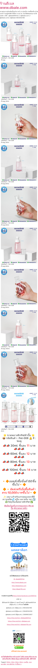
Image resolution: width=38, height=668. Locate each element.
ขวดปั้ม (26, 662)
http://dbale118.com (19, 589)
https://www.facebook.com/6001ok (24, 596)
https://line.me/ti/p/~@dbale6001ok (19, 618)
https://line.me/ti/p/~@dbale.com (19, 621)
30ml (12, 662)
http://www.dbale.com (19, 582)
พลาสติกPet (10, 664)
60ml (17, 662)
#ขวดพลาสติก (20, 508)
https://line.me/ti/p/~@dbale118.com (19, 624)
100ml (8, 662)
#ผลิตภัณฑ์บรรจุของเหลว (16, 505)
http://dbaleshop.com (19, 586)
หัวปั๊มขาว (18, 664)
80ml (21, 662)
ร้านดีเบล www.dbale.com (13, 5)
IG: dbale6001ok (19, 579)
